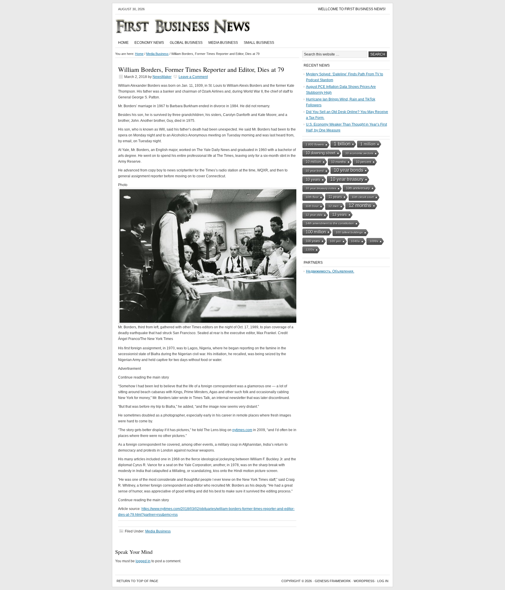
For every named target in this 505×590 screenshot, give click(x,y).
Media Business (223, 43)
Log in (382, 581)
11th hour (312, 206)
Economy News (149, 43)
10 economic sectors (359, 153)
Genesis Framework (333, 581)
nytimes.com (242, 430)
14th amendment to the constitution (330, 223)
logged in (143, 561)
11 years (335, 197)
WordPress (364, 581)
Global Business (186, 43)
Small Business (259, 43)
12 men (333, 206)
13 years (339, 214)
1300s (310, 249)
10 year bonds (348, 170)
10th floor (312, 197)
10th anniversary (358, 188)
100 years (313, 241)
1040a (355, 241)
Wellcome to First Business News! (351, 9)
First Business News (191, 26)
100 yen (335, 241)
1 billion (342, 144)
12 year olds (314, 214)
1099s (374, 241)
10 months (338, 162)
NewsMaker (162, 77)
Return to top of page (137, 581)
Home (123, 43)
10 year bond (315, 170)
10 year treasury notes (321, 188)
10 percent (363, 162)
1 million (368, 144)
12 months (360, 205)
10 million (313, 162)
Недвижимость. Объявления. (330, 271)
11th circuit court (363, 197)
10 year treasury (347, 179)
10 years (313, 179)
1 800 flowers (315, 144)
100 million (316, 232)
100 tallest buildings (349, 232)
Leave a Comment (193, 77)
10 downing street (320, 153)
